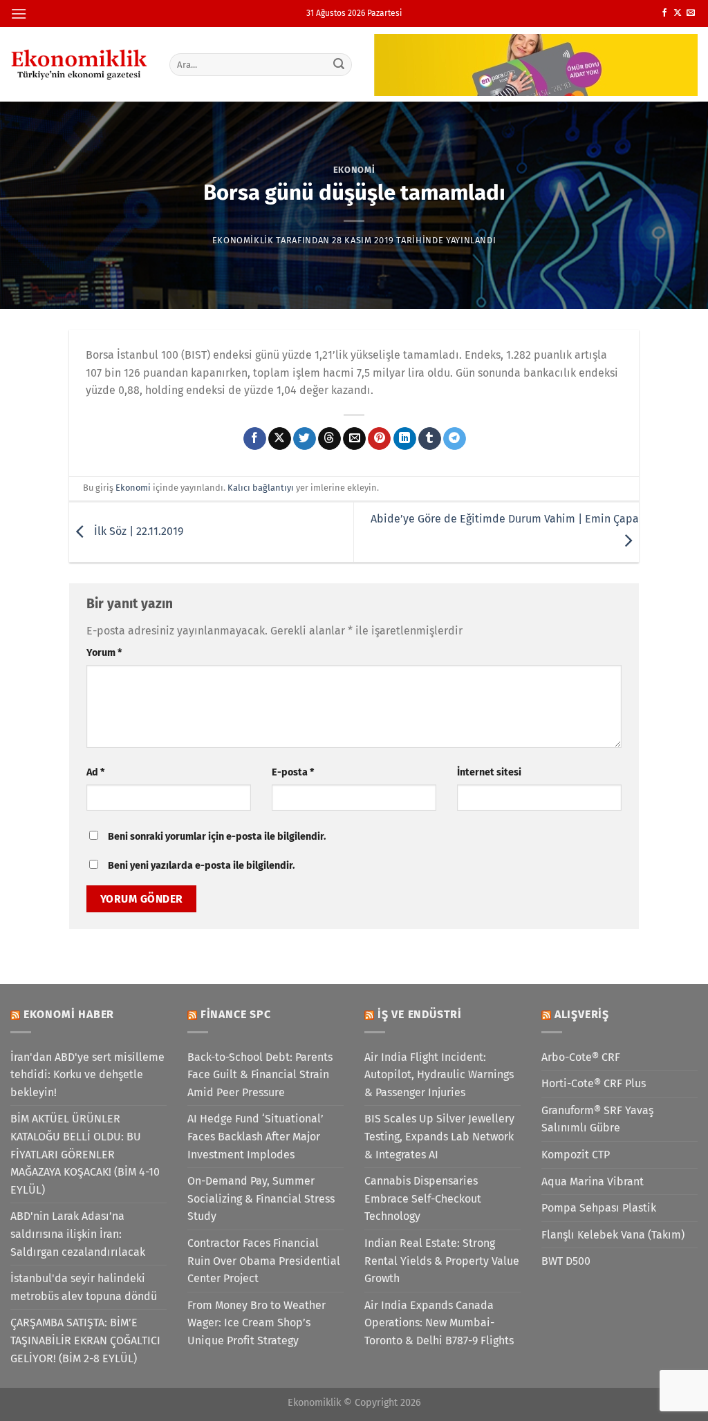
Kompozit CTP (575, 1154)
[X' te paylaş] (279, 439)
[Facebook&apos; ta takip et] (664, 13)
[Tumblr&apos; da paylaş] (429, 439)
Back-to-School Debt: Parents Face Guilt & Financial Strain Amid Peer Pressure (260, 1075)
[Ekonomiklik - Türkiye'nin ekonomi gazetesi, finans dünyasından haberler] (79, 64)
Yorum (104, 653)
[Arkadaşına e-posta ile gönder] (354, 439)
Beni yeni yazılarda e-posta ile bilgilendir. (201, 866)
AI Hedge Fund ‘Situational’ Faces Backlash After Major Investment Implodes (255, 1136)
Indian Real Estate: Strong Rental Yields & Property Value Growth (441, 1260)
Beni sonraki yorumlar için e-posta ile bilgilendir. (217, 837)
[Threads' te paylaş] (329, 439)
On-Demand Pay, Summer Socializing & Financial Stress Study (261, 1198)
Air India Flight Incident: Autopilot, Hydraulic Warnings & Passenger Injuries (439, 1075)
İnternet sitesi (489, 772)
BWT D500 (565, 1261)
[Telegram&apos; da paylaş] (454, 439)
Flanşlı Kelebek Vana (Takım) (612, 1234)
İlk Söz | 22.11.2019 (137, 531)
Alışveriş (582, 1014)
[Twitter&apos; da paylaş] (304, 439)
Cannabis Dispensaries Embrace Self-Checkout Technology (422, 1198)
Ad (95, 772)
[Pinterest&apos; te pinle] (379, 439)
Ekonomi (354, 169)
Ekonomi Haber (69, 1014)
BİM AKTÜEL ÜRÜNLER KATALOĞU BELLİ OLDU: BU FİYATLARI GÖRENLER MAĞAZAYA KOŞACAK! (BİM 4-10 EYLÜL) (85, 1154)
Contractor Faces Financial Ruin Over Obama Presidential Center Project (263, 1260)
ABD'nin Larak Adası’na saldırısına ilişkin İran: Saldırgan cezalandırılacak (77, 1234)
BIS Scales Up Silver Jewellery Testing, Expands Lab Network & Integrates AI (439, 1136)
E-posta (293, 772)
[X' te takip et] (677, 13)
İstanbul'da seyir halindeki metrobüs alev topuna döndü (83, 1287)
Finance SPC (236, 1014)
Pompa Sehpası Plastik (598, 1207)
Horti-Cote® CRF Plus (593, 1083)
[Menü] (18, 13)
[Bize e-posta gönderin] (691, 13)
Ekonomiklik (243, 240)
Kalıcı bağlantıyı (260, 487)
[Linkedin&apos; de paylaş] (404, 439)
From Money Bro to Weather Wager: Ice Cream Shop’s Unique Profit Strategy (256, 1323)
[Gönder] (339, 64)
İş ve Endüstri (420, 1014)
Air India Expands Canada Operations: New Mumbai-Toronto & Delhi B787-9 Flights (439, 1323)
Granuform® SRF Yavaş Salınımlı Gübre (597, 1119)
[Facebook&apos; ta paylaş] (254, 439)
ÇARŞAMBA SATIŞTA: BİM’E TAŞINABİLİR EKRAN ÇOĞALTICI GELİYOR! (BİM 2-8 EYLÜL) (85, 1340)
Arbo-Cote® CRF (580, 1057)
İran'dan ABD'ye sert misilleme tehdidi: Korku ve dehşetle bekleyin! (87, 1075)
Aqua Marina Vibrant (592, 1181)
